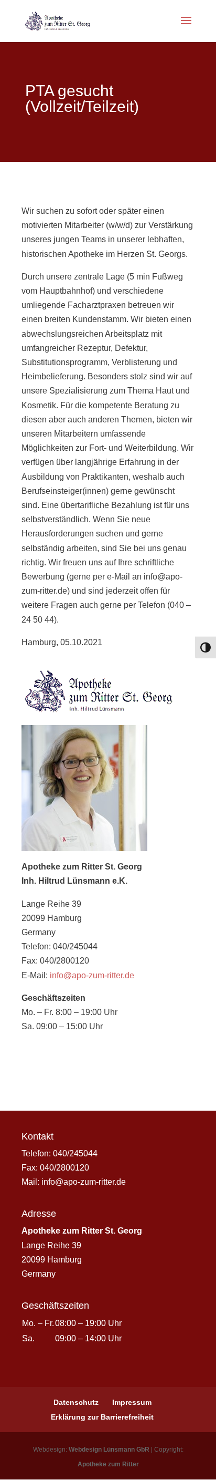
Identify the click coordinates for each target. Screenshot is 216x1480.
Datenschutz (76, 1402)
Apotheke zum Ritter (108, 1464)
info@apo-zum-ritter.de (92, 975)
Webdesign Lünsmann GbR (109, 1449)
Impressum (132, 1402)
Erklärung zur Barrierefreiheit (102, 1417)
